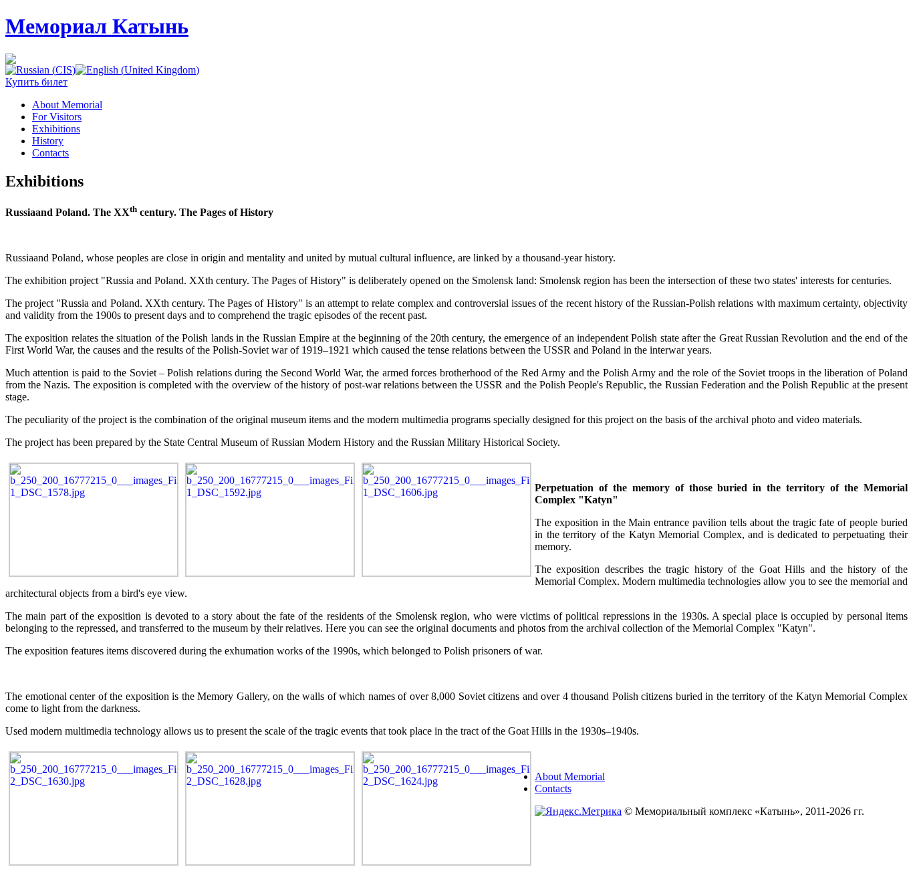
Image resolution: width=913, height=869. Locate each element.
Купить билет (36, 82)
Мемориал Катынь (96, 26)
